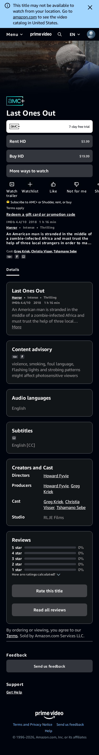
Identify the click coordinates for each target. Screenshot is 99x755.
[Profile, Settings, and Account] (91, 34)
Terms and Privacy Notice (32, 724)
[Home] (40, 34)
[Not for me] (76, 184)
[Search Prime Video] (59, 34)
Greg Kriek (22, 251)
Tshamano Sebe (65, 251)
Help (48, 731)
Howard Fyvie (56, 475)
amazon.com (25, 17)
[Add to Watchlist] (30, 184)
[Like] (53, 184)
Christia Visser (41, 251)
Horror (11, 227)
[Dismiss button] (90, 7)
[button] (36, 574)
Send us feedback (70, 724)
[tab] (12, 269)
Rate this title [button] (49, 590)
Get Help (14, 692)
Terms (12, 635)
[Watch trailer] (11, 184)
